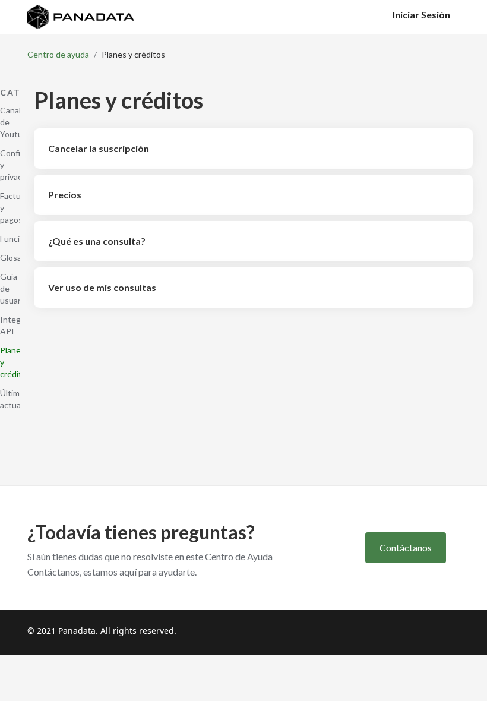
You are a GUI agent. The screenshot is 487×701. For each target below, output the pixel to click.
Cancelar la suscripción (98, 148)
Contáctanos (406, 547)
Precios (64, 194)
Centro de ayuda (58, 54)
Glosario (15, 257)
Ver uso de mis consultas (102, 287)
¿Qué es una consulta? (97, 241)
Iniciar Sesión (421, 14)
